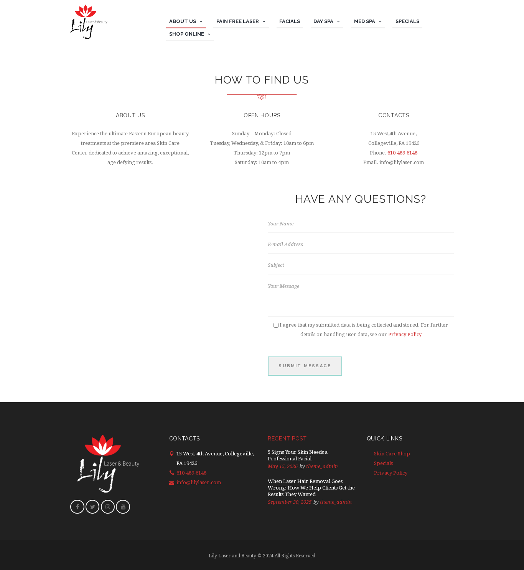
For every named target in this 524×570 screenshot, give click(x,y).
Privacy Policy (405, 334)
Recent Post (287, 438)
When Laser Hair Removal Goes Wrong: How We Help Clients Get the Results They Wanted (311, 487)
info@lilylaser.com (198, 482)
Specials (383, 463)
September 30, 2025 (289, 502)
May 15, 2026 (283, 466)
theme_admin (322, 466)
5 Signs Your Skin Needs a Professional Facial (298, 455)
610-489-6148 (402, 153)
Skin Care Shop (392, 454)
